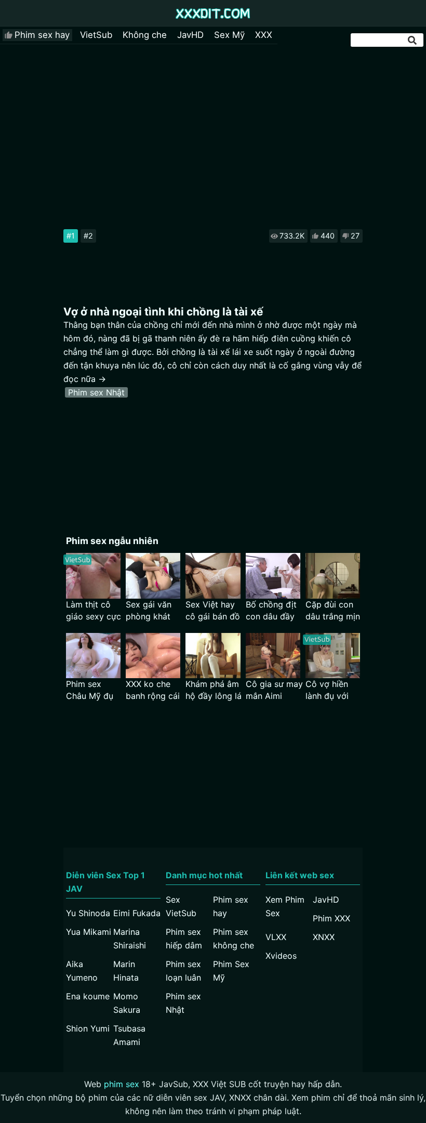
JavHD (190, 35)
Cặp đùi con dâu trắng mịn (332, 610)
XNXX (324, 937)
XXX (263, 35)
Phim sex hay (42, 35)
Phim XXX (331, 918)
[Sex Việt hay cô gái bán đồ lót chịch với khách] (213, 575)
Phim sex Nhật (96, 392)
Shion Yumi (88, 1028)
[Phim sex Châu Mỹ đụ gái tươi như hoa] (93, 655)
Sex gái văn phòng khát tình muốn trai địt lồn (153, 611)
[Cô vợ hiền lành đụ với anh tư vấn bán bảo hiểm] (333, 655)
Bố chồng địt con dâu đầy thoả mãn (271, 611)
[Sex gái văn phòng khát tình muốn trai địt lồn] (153, 575)
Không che (145, 35)
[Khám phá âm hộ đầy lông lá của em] (213, 655)
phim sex (121, 1084)
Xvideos (281, 955)
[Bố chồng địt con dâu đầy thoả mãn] (273, 575)
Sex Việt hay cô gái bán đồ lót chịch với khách (212, 611)
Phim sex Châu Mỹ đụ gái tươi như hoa (89, 690)
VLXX (275, 937)
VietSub (96, 35)
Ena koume (88, 996)
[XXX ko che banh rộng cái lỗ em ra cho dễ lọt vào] (153, 655)
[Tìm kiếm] (413, 40)
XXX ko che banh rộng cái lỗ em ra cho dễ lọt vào (153, 690)
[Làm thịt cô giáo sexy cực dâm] (93, 575)
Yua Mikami (88, 932)
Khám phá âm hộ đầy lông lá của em (213, 690)
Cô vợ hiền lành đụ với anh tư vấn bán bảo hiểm (332, 690)
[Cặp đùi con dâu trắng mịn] (333, 575)
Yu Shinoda (88, 913)
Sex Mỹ (229, 35)
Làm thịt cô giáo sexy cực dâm (93, 611)
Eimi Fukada (137, 913)
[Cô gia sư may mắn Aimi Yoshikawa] (273, 655)
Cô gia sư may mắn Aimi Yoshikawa (274, 690)
